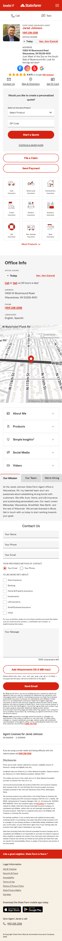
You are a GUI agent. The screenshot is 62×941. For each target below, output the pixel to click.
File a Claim (31, 158)
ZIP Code (14, 123)
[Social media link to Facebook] (20, 68)
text (15, 283)
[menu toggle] (57, 5)
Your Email (10, 555)
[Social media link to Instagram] (27, 68)
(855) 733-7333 (31, 724)
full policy (40, 803)
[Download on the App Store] (12, 909)
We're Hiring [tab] (52, 478)
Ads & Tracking (9, 869)
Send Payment (31, 168)
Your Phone (11, 544)
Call (7, 283)
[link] (31, 5)
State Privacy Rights (12, 890)
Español (7, 5)
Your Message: (12, 632)
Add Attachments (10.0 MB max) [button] (31, 669)
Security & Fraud (10, 873)
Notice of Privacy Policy (13, 886)
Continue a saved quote (31, 145)
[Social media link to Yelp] (35, 68)
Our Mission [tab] (10, 478)
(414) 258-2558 (30, 32)
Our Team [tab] (31, 478)
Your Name (10, 534)
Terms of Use (9, 882)
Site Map (7, 895)
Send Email (31, 686)
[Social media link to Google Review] (42, 68)
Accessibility (8, 878)
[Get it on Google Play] (33, 909)
